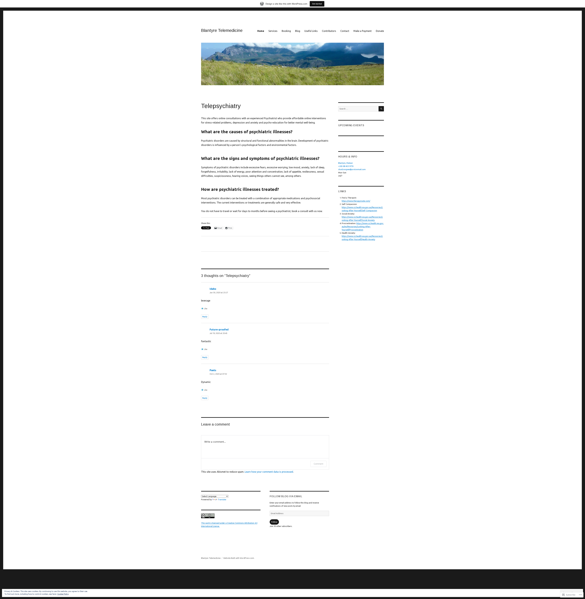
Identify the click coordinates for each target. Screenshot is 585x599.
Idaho (213, 288)
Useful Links (311, 31)
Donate (380, 31)
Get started (317, 4)
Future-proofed (219, 329)
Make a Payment (362, 31)
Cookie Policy (63, 594)
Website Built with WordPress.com (238, 558)
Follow (274, 522)
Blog (297, 31)
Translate (222, 499)
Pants (213, 370)
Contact (344, 31)
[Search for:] (358, 109)
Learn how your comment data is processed (269, 471)
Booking (286, 31)
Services (272, 31)
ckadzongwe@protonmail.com (352, 169)
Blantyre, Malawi (345, 163)
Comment (318, 463)
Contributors (329, 31)
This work (205, 523)
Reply (204, 317)
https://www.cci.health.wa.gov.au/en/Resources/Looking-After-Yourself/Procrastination (363, 226)
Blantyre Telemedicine (222, 30)
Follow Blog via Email (286, 496)
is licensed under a (218, 523)
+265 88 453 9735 (346, 166)
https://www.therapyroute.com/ (356, 201)
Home (260, 31)
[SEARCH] (381, 108)
